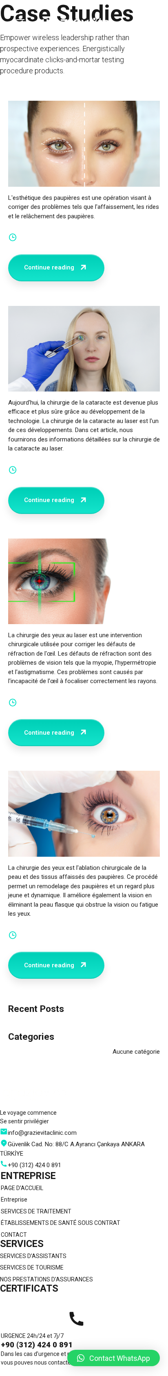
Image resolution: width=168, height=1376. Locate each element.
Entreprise (14, 1199)
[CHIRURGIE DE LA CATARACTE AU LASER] (84, 349)
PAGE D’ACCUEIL (22, 1188)
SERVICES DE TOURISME (32, 1267)
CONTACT (14, 1234)
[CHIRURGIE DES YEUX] (84, 813)
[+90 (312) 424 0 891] (76, 1319)
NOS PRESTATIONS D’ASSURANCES (46, 1279)
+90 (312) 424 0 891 (37, 1344)
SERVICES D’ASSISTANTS (33, 1256)
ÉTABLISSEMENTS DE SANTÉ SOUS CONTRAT (60, 1223)
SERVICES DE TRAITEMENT (36, 1211)
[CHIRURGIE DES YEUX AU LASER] (84, 581)
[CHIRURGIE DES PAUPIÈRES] (84, 143)
